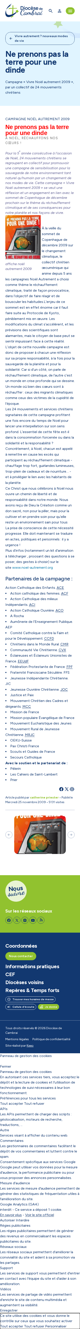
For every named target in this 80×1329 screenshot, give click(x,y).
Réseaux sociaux (13, 1247)
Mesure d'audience (15, 1183)
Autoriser (7, 1220)
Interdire (22, 1220)
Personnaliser (55, 1326)
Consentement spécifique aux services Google (38, 1162)
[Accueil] (24, 11)
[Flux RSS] (40, 920)
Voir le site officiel (39, 1215)
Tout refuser (34, 1103)
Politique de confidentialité (51, 1039)
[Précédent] (8, 834)
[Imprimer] (72, 789)
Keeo (30, 1046)
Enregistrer (9, 1310)
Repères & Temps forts (32, 990)
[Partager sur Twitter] (66, 789)
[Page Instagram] (24, 920)
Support (6, 1268)
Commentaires (12, 1141)
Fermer (5, 1066)
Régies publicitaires (15, 1225)
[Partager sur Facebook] (61, 789)
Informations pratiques (32, 966)
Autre (4, 1130)
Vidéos (5, 1289)
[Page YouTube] (32, 920)
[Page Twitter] (16, 920)
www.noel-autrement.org (32, 567)
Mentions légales (17, 1039)
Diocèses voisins (24, 982)
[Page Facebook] (8, 920)
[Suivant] (71, 834)
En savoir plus (11, 1215)
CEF (10, 974)
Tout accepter (11, 1103)
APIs (4, 1109)
